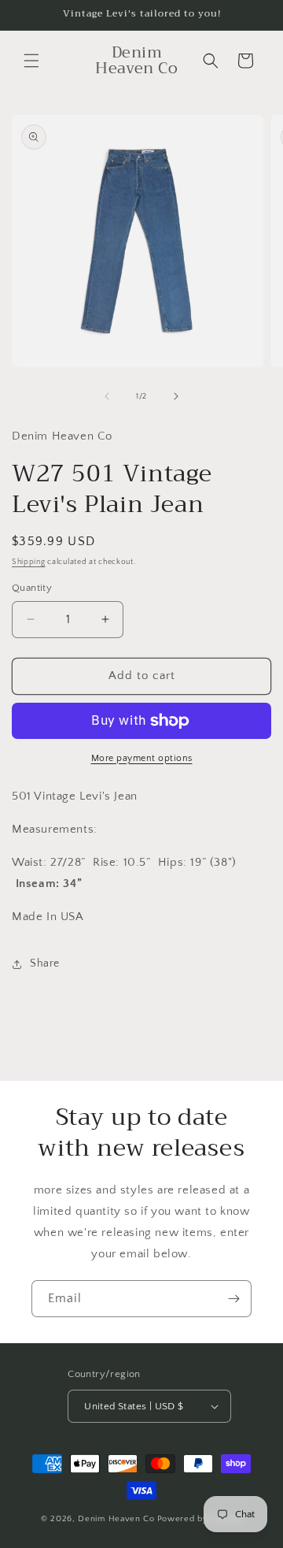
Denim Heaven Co (116, 1519)
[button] (31, 60)
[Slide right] (176, 396)
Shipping (29, 562)
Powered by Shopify (200, 1519)
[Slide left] (107, 396)
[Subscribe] (233, 1298)
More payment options (142, 758)
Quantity (32, 587)
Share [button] (45, 963)
